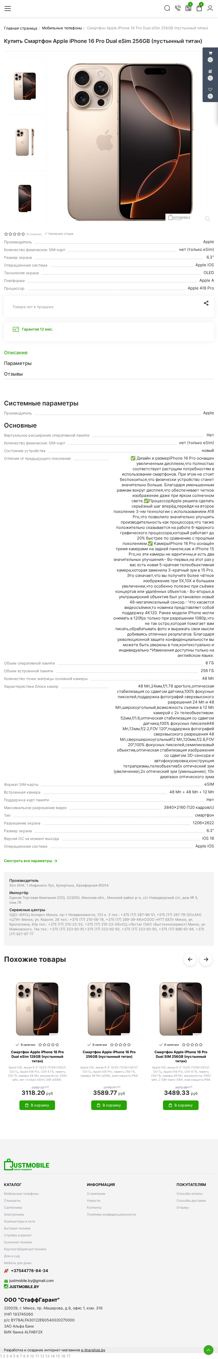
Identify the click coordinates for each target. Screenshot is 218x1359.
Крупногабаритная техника (25, 1249)
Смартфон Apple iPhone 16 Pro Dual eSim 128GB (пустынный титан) (37, 1056)
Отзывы (183, 1207)
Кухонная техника (18, 1242)
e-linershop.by (93, 1350)
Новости (93, 1201)
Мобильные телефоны (21, 1194)
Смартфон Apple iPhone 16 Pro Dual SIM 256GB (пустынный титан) (180, 1056)
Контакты (94, 1207)
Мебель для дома (17, 1263)
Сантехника (13, 1207)
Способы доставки (191, 1201)
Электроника (14, 1214)
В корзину (40, 1105)
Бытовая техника (17, 1228)
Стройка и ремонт (18, 1235)
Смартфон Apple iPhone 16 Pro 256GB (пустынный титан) (109, 1054)
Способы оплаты (190, 1194)
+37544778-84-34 (29, 1270)
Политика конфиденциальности (111, 1214)
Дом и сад (12, 1256)
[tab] (109, 352)
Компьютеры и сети (19, 1221)
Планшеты (12, 1201)
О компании (96, 1194)
